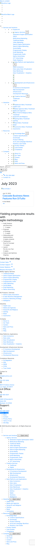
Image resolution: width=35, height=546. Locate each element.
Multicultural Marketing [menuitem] (17, 441)
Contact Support (6, 264)
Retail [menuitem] (8, 509)
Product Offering (18, 139)
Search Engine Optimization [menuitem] (18, 447)
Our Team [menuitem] (9, 538)
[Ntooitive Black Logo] (7, 14)
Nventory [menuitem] (12, 495)
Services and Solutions (10, 27)
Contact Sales (5, 262)
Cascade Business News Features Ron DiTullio (16, 197)
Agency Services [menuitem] (12, 437)
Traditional (16, 98)
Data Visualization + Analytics (22, 73)
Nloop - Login (4, 413)
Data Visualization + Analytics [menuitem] (19, 489)
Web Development (18, 89)
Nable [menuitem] (11, 493)
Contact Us (6, 177)
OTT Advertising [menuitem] (15, 461)
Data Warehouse (18, 71)
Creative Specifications (20, 136)
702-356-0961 (9, 175)
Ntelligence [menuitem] (13, 497)
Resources (6, 131)
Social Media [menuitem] (14, 451)
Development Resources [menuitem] (17, 477)
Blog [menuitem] (8, 544)
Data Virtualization (26, 69)
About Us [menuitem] (9, 536)
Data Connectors (18, 67)
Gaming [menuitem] (9, 507)
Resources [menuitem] (6, 513)
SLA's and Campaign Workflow (22, 141)
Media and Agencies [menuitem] (13, 503)
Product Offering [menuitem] (15, 521)
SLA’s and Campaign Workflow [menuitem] (19, 523)
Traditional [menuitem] (13, 465)
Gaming (15, 120)
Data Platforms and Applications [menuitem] (17, 479)
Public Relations (18, 60)
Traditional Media (18, 40)
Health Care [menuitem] (10, 501)
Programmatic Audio (19, 54)
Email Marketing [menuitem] (15, 455)
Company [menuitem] (6, 533)
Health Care (16, 106)
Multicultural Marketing (20, 38)
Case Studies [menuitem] (11, 529)
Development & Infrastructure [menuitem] (16, 469)
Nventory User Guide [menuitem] (16, 525)
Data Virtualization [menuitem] (15, 485)
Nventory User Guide (19, 143)
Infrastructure (17, 91)
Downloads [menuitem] (13, 519)
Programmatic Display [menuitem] (16, 453)
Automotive (16, 129)
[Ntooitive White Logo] (5, 3)
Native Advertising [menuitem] (15, 459)
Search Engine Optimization (21, 44)
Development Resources (20, 93)
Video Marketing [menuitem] (15, 445)
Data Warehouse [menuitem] (15, 487)
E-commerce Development (21, 88)
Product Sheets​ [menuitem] (11, 527)
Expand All (16, 29)
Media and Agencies (19, 111)
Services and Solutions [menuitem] (10, 435)
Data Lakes (16, 69)
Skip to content (5, 1)
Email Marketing (18, 52)
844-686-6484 (4, 411)
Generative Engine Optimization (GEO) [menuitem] (21, 439)
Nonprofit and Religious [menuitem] (14, 505)
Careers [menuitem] (9, 540)
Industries (6, 102)
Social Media (17, 48)
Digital (15, 100)
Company (6, 151)
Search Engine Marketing (20, 46)
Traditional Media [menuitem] (15, 443)
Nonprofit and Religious (20, 116)
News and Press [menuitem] (11, 542)
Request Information (7, 269)
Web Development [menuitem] (15, 473)
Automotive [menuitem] (10, 511)
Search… (2, 167)
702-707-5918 (4, 380)
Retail (14, 125)
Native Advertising (18, 56)
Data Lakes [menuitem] (13, 483)
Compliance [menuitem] (10, 531)
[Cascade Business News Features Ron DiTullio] (6, 188)
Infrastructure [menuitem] (14, 475)
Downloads (16, 137)
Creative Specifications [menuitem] (17, 517)
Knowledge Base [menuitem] (12, 515)
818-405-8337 (4, 395)
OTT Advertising (18, 58)
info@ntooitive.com (6, 376)
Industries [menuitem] (6, 499)
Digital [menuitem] (12, 467)
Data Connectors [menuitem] (15, 481)
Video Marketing (18, 42)
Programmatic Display (20, 50)
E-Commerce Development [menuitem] (18, 471)
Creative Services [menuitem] (12, 463)
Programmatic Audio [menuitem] (16, 457)
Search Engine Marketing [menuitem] (17, 449)
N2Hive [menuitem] (12, 491)
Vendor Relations (6, 267)
